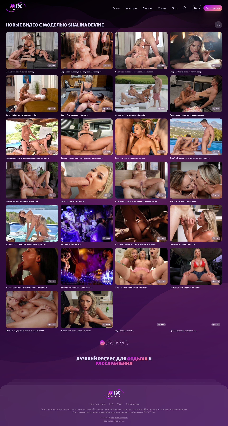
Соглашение (132, 403)
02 (108, 342)
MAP (119, 403)
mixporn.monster (119, 417)
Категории (131, 8)
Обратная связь (97, 403)
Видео (116, 8)
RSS (111, 403)
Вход (197, 8)
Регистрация (213, 8)
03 (114, 342)
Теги (174, 8)
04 (120, 342)
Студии (162, 8)
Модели (147, 8)
